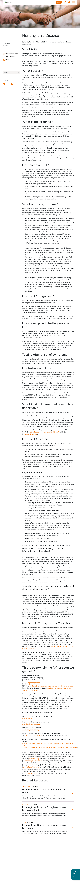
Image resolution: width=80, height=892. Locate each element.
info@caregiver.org (33, 684)
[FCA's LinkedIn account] (12, 84)
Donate (59, 2)
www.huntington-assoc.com (31, 724)
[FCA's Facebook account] (8, 84)
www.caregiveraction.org (30, 730)
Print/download (10, 56)
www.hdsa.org (27, 718)
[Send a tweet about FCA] (4, 84)
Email (7, 59)
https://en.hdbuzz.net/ (30, 434)
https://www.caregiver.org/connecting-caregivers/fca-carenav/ (52, 686)
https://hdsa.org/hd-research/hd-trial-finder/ (44, 432)
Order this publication (12, 53)
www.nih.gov (26, 743)
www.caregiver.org (34, 682)
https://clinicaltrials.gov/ (34, 735)
